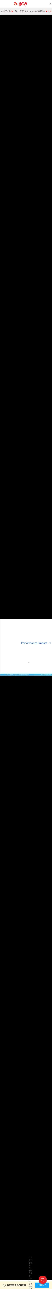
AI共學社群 (6, 11)
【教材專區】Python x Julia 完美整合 (29, 11)
